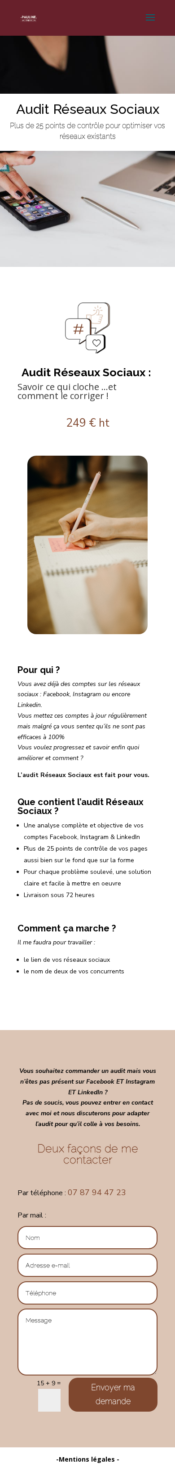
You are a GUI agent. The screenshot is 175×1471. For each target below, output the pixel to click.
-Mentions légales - (87, 1459)
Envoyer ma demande (113, 1394)
